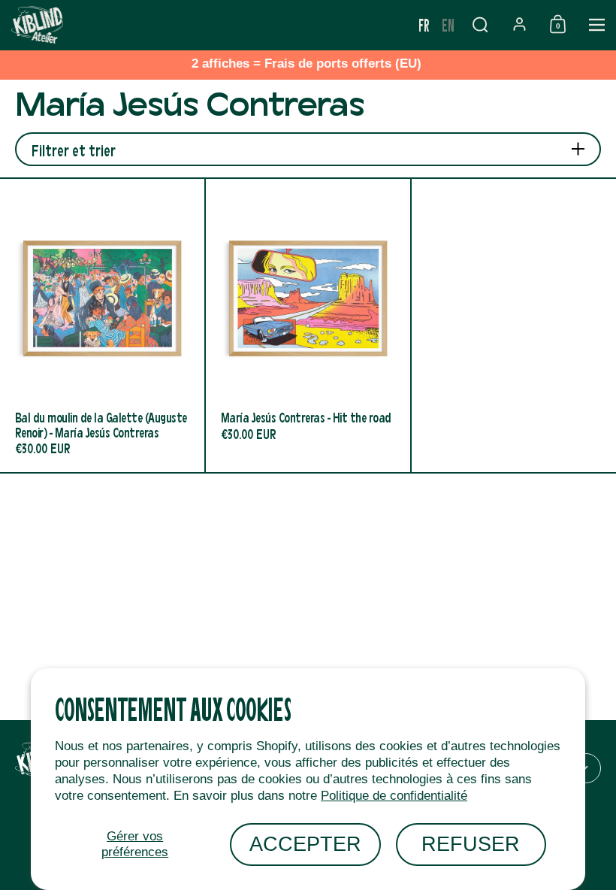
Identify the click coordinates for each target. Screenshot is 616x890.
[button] (480, 24)
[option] (448, 25)
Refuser (470, 843)
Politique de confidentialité (394, 796)
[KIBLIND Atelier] (206, 25)
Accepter (305, 843)
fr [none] (424, 24)
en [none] (448, 24)
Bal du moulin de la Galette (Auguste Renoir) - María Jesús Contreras (102, 325)
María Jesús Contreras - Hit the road (308, 325)
